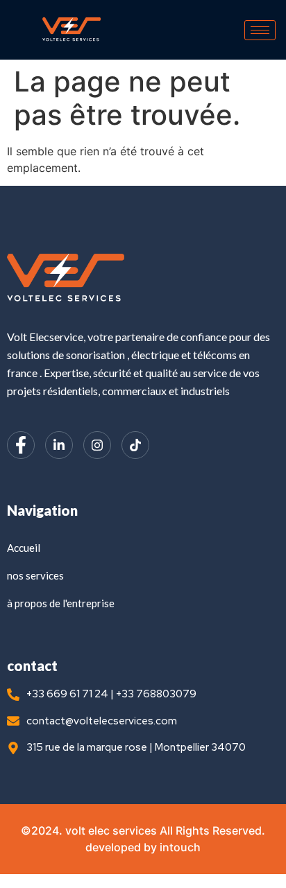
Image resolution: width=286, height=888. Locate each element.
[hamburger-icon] (260, 30)
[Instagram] (97, 445)
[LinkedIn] (59, 445)
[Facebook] (21, 445)
